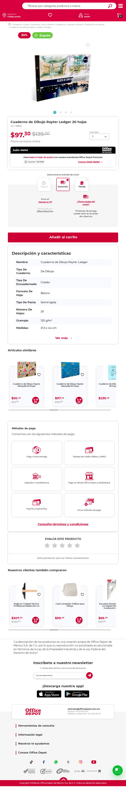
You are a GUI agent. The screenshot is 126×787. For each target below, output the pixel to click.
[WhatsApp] (56, 762)
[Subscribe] (89, 675)
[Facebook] (44, 762)
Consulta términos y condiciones (63, 524)
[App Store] (49, 694)
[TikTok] (31, 762)
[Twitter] (68, 762)
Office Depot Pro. (45, 211)
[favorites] (50, 15)
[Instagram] (81, 762)
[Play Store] (77, 694)
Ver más (61, 338)
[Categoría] (120, 6)
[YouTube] (94, 762)
